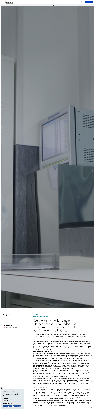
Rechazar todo (17, 406)
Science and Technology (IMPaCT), (68, 356)
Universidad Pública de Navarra (76, 341)
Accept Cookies (7, 406)
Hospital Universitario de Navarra (43, 348)
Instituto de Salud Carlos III (50, 358)
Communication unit (9, 322)
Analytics (6, 400)
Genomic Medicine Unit (76, 353)
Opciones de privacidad (2, 388)
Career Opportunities (53, 5)
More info (4, 395)
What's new (44, 5)
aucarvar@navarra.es (11, 327)
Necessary (6, 398)
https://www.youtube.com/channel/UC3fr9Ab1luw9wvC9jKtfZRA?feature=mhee (71, 2)
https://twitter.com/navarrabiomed (69, 2)
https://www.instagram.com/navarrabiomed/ (75, 2)
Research (30, 5)
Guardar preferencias (7, 403)
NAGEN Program (57, 355)
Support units (37, 5)
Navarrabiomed (63, 5)
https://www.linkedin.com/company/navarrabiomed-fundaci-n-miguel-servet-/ (73, 2)
